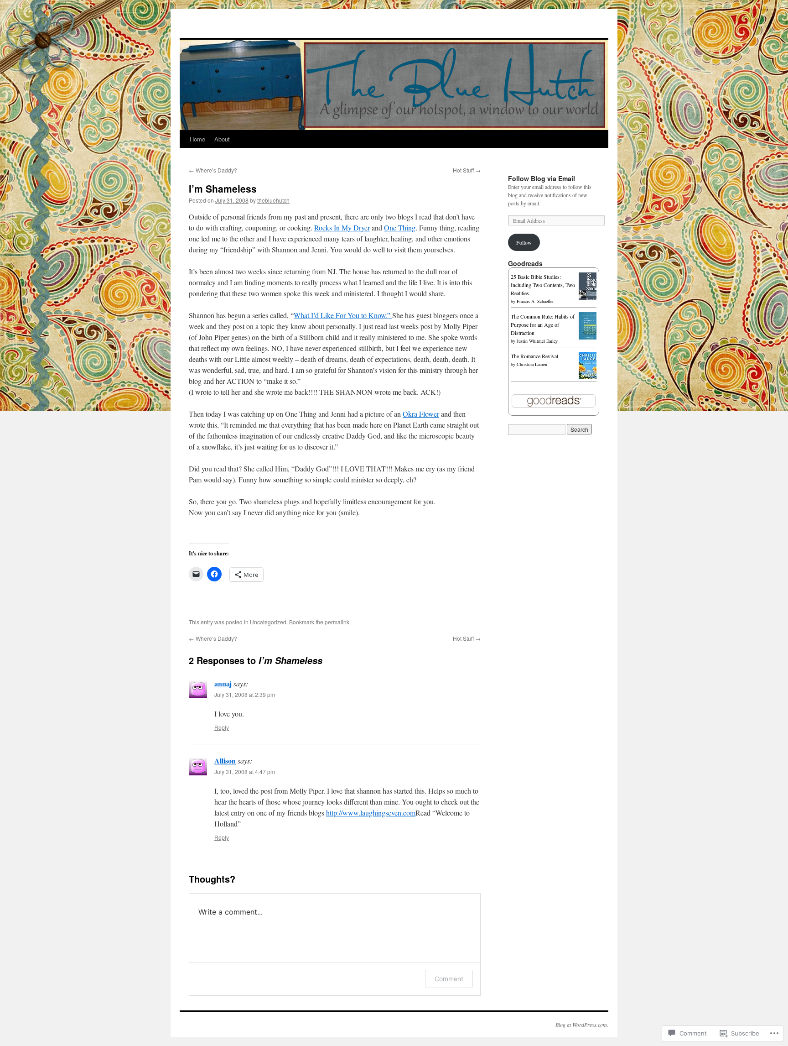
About (222, 139)
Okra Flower (421, 413)
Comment (449, 979)
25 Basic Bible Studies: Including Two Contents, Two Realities (543, 285)
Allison (225, 760)
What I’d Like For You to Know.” (343, 315)
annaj (223, 683)
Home (197, 139)
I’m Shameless (223, 188)
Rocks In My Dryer (342, 227)
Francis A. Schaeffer (535, 301)
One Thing (399, 227)
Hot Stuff (467, 170)
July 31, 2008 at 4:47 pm (244, 771)
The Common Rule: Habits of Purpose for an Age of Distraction (543, 324)
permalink (337, 622)
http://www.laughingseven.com (370, 812)
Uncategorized (268, 622)
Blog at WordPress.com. (581, 1024)
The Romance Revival (534, 356)
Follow (524, 242)
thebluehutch (273, 200)
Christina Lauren (532, 364)
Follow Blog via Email (541, 178)
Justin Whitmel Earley (537, 341)
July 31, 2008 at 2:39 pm (244, 694)
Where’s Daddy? (213, 170)
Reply (221, 727)
